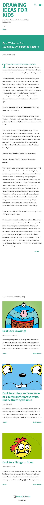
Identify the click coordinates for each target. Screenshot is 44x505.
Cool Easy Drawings (14, 331)
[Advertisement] (22, 274)
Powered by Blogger (23, 496)
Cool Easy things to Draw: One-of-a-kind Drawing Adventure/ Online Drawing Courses (21, 397)
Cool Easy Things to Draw (17, 462)
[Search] (35, 3)
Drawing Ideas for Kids (15, 10)
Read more (37, 353)
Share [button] (37, 252)
